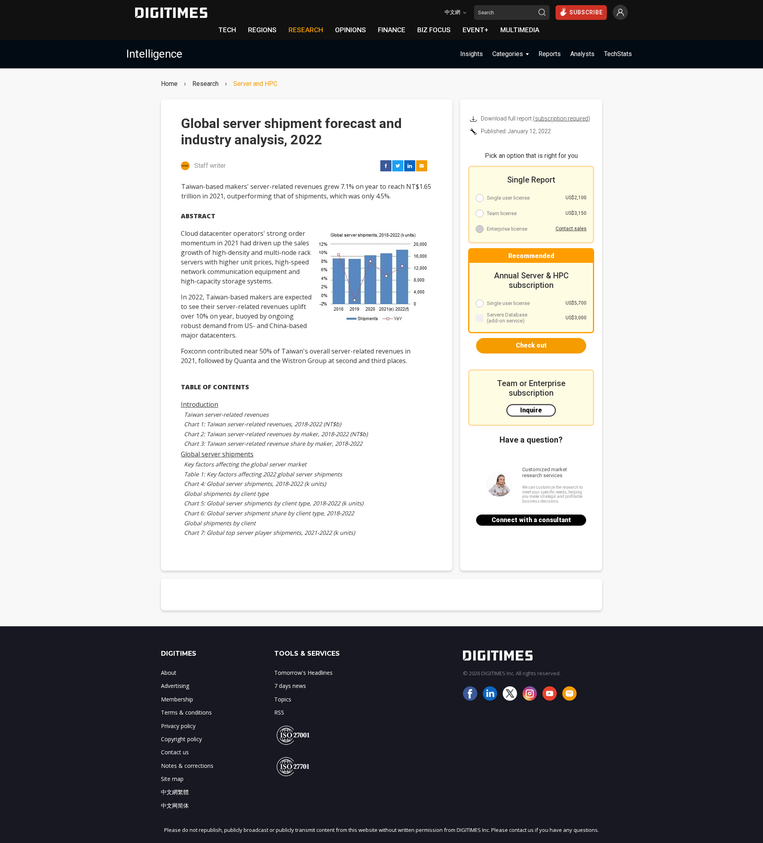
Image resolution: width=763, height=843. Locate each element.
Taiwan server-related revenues (226, 414)
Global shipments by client (220, 523)
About (168, 672)
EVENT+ (475, 30)
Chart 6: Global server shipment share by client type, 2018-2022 (269, 513)
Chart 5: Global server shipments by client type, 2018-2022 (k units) (273, 503)
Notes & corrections (187, 765)
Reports (549, 54)
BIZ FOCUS (434, 30)
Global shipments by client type (226, 493)
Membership (177, 699)
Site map (172, 779)
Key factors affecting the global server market (245, 464)
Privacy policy (178, 726)
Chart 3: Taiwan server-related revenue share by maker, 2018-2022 (273, 443)
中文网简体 (175, 805)
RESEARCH (306, 30)
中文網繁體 (175, 792)
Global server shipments (217, 454)
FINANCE (391, 30)
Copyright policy (181, 739)
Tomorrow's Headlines (303, 672)
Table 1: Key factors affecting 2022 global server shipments (263, 474)
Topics (282, 699)
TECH (227, 30)
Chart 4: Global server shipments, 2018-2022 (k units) (255, 484)
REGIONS (262, 30)
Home (169, 83)
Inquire (531, 410)
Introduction (199, 404)
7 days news (290, 686)
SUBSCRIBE (586, 12)
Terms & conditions (186, 712)
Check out (531, 345)
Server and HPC (255, 83)
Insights (471, 54)
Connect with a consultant (531, 520)
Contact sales (571, 228)
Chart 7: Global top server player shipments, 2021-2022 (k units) (269, 532)
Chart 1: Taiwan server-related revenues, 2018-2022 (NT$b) (262, 424)
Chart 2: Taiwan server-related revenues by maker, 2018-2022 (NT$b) (276, 434)
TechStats (618, 54)
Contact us (175, 752)
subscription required (561, 118)
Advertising (175, 686)
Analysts (582, 54)
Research (205, 83)
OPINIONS (350, 30)
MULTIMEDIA (519, 30)
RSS (279, 712)
